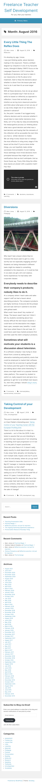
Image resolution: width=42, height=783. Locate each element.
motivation (17, 393)
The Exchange (19, 555)
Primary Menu (22, 21)
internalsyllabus (24, 391)
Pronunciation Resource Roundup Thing (17, 529)
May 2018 (8, 622)
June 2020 (8, 582)
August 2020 (9, 578)
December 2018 (10, 610)
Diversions (11, 207)
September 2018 (10, 616)
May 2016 (8, 670)
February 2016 (9, 676)
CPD (21, 495)
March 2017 (8, 650)
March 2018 (8, 626)
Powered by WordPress (15, 780)
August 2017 (9, 640)
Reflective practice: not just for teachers (17, 525)
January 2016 (9, 678)
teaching (6, 196)
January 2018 (9, 630)
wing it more (32, 383)
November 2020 (10, 574)
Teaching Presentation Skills (14, 521)
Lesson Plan (9, 742)
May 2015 (8, 692)
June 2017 (8, 644)
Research (8, 760)
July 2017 (8, 642)
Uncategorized (12, 414)
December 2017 (10, 632)
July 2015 (8, 688)
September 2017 (10, 638)
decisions (23, 194)
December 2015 (10, 680)
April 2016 (8, 672)
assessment (8, 738)
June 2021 (8, 570)
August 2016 (9, 664)
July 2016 (8, 666)
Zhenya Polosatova (11, 551)
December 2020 (10, 572)
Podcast (7, 752)
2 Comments (10, 495)
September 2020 (10, 576)
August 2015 (9, 686)
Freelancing (8, 740)
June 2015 (8, 690)
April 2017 (8, 648)
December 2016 (10, 656)
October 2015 (9, 682)
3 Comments (10, 194)
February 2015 (9, 694)
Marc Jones (10, 50)
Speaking (8, 762)
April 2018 (8, 624)
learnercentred (8, 393)
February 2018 (9, 628)
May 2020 (8, 584)
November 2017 (10, 634)
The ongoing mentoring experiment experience (19, 527)
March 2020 (9, 588)
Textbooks (8, 764)
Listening (8, 746)
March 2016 (8, 674)
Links (5, 414)
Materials (8, 748)
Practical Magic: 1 (10, 523)
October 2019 (9, 596)
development (27, 495)
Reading (7, 756)
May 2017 (8, 646)
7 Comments (10, 391)
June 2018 (8, 620)
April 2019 (8, 602)
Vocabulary (8, 768)
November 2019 (10, 594)
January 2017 (9, 654)
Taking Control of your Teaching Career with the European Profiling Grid (19, 425)
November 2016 (10, 658)
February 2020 (9, 590)
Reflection (7, 52)
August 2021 (9, 568)
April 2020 (8, 586)
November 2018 (10, 612)
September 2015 (10, 684)
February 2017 (9, 652)
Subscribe (9, 720)
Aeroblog (31, 780)
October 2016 (9, 660)
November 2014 (10, 696)
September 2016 (10, 662)
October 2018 (9, 614)
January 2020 (9, 592)
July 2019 (8, 598)
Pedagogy (7, 213)
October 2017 (9, 636)
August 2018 (9, 618)
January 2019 (9, 608)
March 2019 (8, 604)
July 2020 (8, 580)
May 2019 (8, 600)
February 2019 (9, 606)
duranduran (30, 194)
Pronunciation (9, 754)
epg (33, 495)
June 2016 (8, 668)
